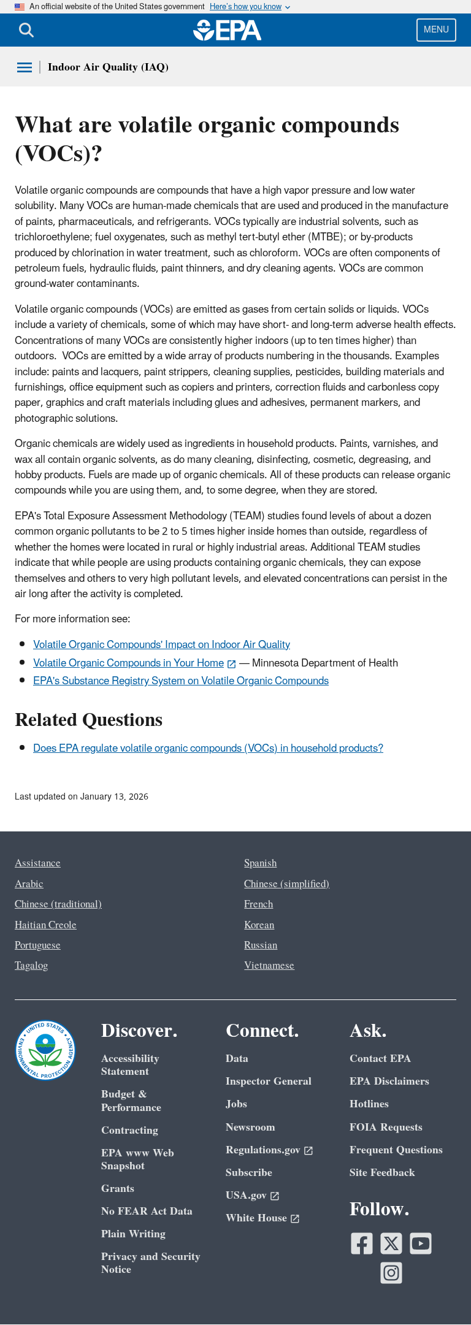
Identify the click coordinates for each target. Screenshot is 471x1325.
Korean (259, 925)
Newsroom (250, 1127)
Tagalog (31, 966)
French (258, 904)
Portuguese (38, 945)
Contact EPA (381, 1058)
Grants (117, 1188)
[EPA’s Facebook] (362, 1243)
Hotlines (369, 1104)
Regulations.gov (263, 1150)
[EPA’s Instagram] (391, 1273)
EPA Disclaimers (389, 1081)
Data (237, 1058)
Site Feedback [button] (382, 1172)
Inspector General (269, 1081)
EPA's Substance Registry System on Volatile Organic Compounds (181, 681)
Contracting (129, 1130)
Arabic (29, 884)
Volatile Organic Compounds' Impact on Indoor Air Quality (161, 645)
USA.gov (246, 1195)
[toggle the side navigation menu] (24, 67)
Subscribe (249, 1172)
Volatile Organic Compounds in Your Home (128, 663)
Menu (436, 30)
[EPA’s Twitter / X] (391, 1243)
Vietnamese (269, 966)
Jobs (236, 1104)
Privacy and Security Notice (151, 1263)
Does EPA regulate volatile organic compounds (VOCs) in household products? (208, 749)
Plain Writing (133, 1234)
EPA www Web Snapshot (137, 1159)
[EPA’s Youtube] (420, 1243)
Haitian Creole (46, 925)
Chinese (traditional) (58, 904)
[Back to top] (437, 1291)
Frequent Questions (396, 1150)
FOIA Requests (386, 1127)
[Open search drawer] (26, 30)
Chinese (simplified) (286, 884)
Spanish (260, 863)
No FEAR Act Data (147, 1211)
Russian (260, 945)
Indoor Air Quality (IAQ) (108, 67)
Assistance (38, 863)
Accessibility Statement (130, 1065)
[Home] (227, 30)
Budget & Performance (131, 1100)
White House (256, 1218)
